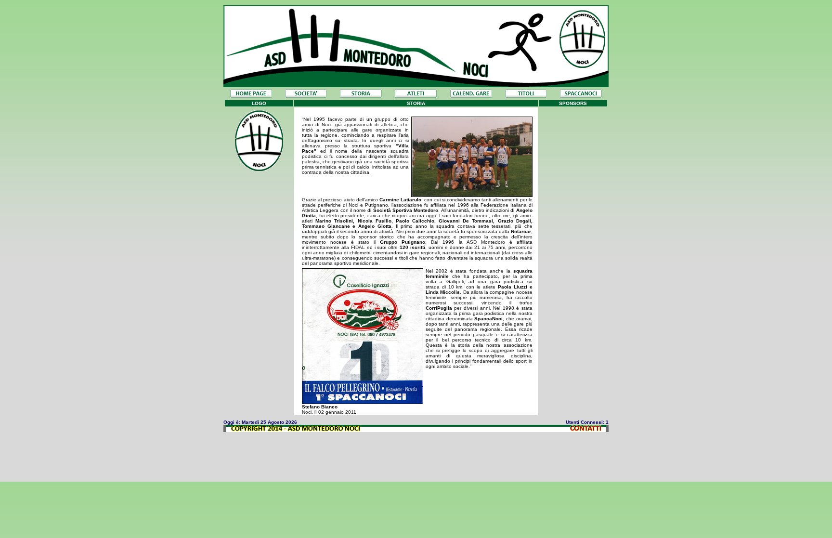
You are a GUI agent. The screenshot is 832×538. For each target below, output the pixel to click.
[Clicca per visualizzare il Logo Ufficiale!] (259, 168)
